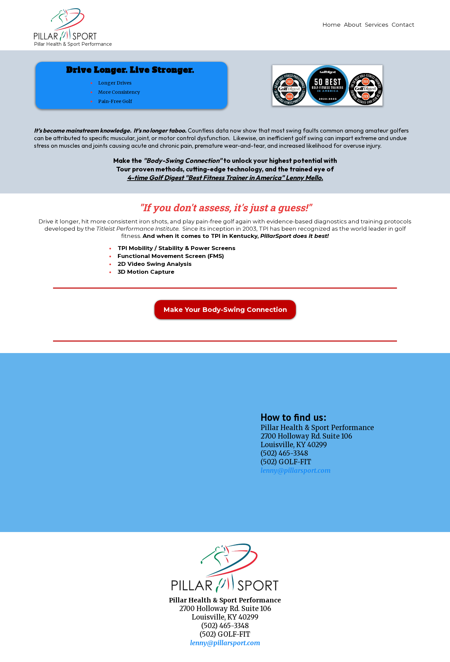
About (353, 24)
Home (332, 24)
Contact (403, 24)
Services (376, 24)
